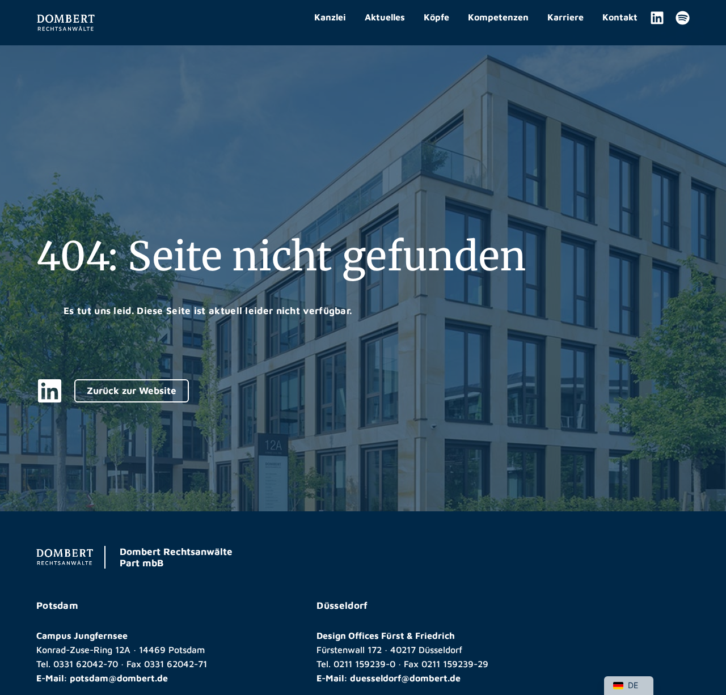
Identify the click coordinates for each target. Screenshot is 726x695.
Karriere (565, 17)
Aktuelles (385, 17)
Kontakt (620, 17)
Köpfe (436, 17)
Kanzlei (330, 17)
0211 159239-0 (364, 664)
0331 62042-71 (175, 664)
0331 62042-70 (85, 664)
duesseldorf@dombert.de (405, 678)
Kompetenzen (498, 17)
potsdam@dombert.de (119, 678)
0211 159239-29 (454, 664)
